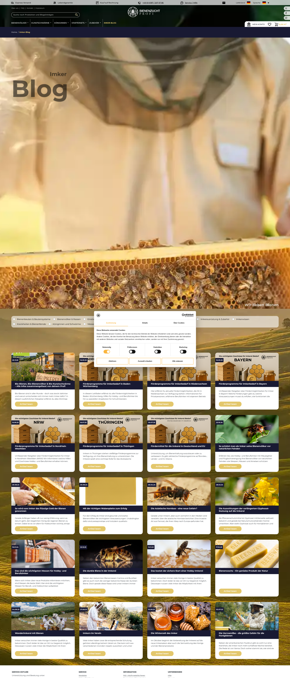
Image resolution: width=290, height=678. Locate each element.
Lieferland (240, 3)
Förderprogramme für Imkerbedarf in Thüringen (108, 446)
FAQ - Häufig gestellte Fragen (134, 675)
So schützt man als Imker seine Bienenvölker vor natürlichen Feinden (245, 447)
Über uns (14, 8)
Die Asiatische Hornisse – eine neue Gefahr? (174, 508)
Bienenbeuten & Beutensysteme (33, 319)
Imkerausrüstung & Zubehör (215, 319)
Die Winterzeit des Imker (164, 633)
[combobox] (45, 15)
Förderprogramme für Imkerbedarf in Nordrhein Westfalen (40, 447)
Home (14, 32)
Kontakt (30, 8)
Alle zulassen (177, 361)
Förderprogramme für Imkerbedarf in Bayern (243, 384)
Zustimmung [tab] (111, 323)
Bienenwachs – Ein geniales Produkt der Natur (243, 571)
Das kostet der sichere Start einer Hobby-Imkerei (177, 571)
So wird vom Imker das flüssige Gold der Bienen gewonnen (40, 509)
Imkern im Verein (92, 633)
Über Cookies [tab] (179, 323)
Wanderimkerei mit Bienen (29, 633)
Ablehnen (112, 361)
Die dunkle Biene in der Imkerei (99, 571)
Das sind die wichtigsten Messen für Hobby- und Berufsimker (40, 572)
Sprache (256, 3)
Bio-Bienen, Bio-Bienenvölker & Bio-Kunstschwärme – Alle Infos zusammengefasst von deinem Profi (42, 385)
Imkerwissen (242, 319)
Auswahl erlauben (145, 361)
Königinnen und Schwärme (67, 324)
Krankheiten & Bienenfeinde (31, 324)
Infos (169, 675)
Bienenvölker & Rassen (69, 319)
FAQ (22, 8)
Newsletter (83, 675)
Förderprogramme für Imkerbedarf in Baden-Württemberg (107, 385)
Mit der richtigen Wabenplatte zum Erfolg (105, 508)
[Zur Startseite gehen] (143, 12)
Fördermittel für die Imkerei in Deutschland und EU (178, 446)
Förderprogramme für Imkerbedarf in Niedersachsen (179, 384)
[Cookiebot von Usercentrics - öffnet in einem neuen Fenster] (183, 315)
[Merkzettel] (269, 24)
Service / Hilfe (191, 3)
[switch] (132, 351)
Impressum (40, 8)
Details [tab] (145, 323)
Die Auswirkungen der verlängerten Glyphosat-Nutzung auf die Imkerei (244, 509)
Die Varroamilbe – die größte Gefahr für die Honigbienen (241, 634)
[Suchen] (77, 15)
